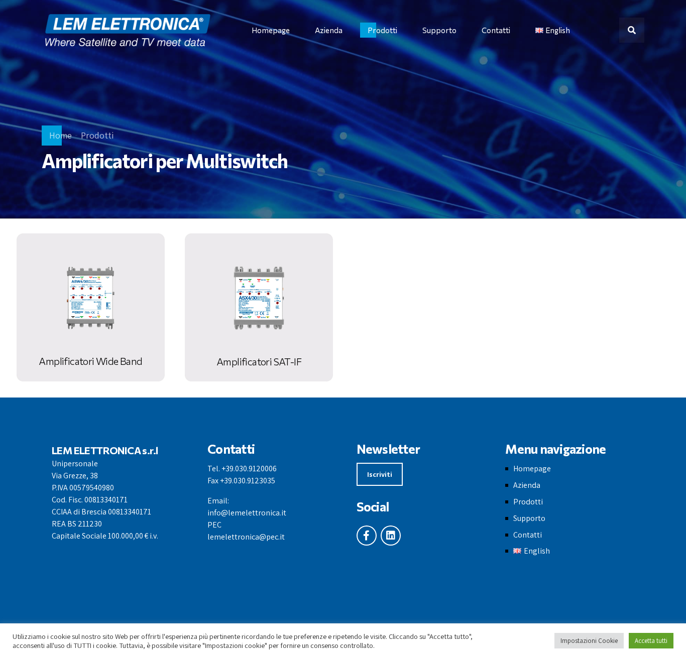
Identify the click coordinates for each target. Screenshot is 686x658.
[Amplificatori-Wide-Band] (91, 307)
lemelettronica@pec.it (246, 537)
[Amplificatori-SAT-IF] (259, 307)
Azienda (328, 30)
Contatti (496, 30)
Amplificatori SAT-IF (258, 361)
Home (60, 135)
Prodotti (382, 30)
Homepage (271, 30)
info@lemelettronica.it (246, 512)
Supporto (439, 30)
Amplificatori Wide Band (90, 361)
